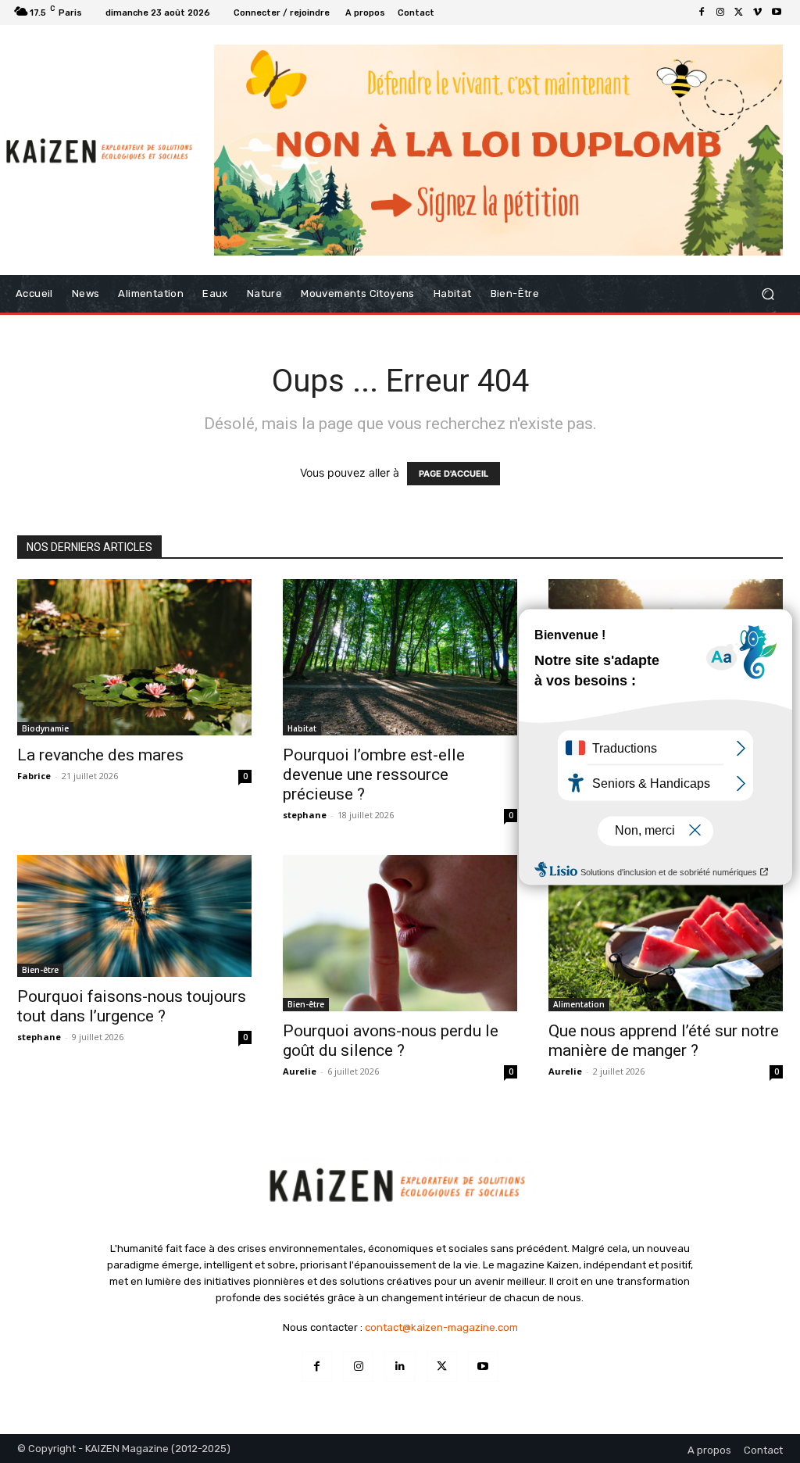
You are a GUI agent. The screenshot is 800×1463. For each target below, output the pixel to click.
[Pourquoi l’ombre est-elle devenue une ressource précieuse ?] (400, 657)
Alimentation (579, 1004)
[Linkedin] (399, 1366)
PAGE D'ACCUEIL (453, 473)
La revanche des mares (100, 755)
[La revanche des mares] (134, 657)
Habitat (302, 728)
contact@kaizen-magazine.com (441, 1327)
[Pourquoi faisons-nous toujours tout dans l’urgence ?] (134, 916)
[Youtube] (776, 12)
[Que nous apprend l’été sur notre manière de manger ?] (665, 933)
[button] (767, 293)
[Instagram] (720, 12)
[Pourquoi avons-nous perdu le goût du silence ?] (400, 933)
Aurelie (299, 1071)
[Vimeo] (757, 12)
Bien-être (40, 969)
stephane (305, 815)
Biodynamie (45, 728)
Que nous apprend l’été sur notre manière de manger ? (663, 1040)
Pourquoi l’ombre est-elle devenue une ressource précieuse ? (374, 774)
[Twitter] (739, 12)
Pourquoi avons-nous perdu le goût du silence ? (390, 1040)
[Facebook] (701, 12)
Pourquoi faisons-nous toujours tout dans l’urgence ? (131, 1006)
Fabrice (34, 776)
